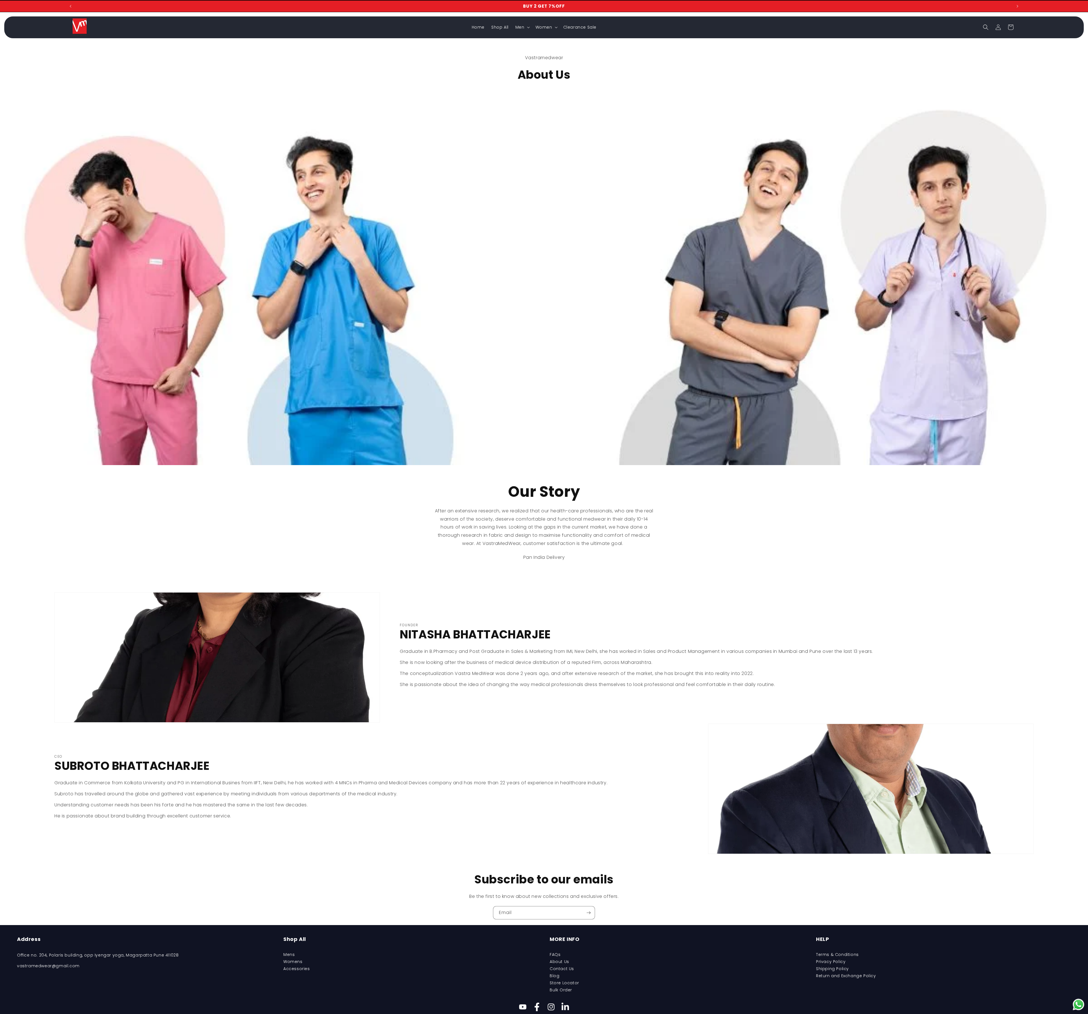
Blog (554, 976)
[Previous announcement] (70, 6)
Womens (293, 961)
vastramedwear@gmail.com (48, 966)
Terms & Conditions (837, 954)
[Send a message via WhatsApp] (1078, 1004)
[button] (522, 27)
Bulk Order (561, 990)
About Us (559, 961)
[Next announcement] (1017, 6)
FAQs (555, 954)
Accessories (296, 969)
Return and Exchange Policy (846, 976)
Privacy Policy (830, 961)
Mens (289, 954)
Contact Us (562, 969)
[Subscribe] (588, 912)
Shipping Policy (832, 969)
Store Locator (564, 983)
